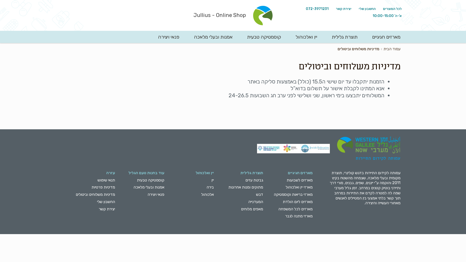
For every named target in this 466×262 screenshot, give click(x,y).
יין (212, 180)
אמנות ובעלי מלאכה (213, 37)
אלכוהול (207, 194)
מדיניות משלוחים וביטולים (95, 194)
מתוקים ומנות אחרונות (245, 187)
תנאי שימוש (106, 180)
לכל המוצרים (392, 9)
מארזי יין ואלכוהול (299, 187)
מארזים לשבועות (300, 180)
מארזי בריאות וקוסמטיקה (293, 194)
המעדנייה (255, 201)
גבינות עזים (254, 180)
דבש (259, 194)
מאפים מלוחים (252, 209)
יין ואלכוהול (306, 37)
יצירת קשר (343, 9)
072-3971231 (317, 9)
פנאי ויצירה (168, 37)
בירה (210, 187)
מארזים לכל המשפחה (295, 209)
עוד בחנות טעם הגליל (146, 173)
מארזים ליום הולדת (298, 201)
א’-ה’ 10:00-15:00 (387, 16)
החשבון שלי (367, 9)
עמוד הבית (391, 49)
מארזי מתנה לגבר (299, 216)
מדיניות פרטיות (103, 187)
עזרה (110, 173)
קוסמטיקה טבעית (264, 37)
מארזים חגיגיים (386, 37)
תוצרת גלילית (345, 37)
